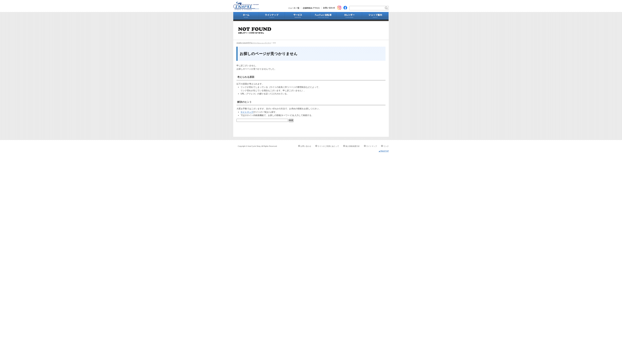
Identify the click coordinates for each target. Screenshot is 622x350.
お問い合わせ (328, 8)
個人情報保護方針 (353, 146)
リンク (386, 146)
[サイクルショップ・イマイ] (246, 3)
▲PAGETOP (384, 151)
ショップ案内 (375, 16)
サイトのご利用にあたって (328, 146)
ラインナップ (272, 16)
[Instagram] (339, 7)
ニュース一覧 (294, 8)
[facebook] (345, 7)
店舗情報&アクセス (311, 8)
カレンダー (349, 16)
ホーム (246, 16)
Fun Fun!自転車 (323, 16)
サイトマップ (247, 112)
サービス (298, 16)
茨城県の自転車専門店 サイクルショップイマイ (253, 43)
